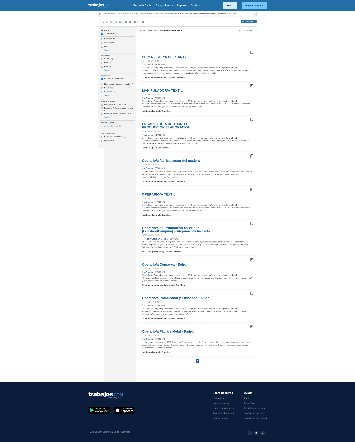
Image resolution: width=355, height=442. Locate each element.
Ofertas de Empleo (142, 5)
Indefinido (109, 141)
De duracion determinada (115, 137)
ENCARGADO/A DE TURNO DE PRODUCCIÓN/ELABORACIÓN (166, 125)
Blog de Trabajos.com (224, 413)
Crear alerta (250, 21)
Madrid (107, 46)
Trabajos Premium (165, 5)
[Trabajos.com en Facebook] (250, 433)
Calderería (108, 92)
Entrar (230, 5)
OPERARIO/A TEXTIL (159, 194)
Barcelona (108, 39)
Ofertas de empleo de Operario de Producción (155, 13)
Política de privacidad (255, 418)
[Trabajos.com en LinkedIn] (262, 433)
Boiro (106, 63)
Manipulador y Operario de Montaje (117, 84)
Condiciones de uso (254, 408)
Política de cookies (254, 413)
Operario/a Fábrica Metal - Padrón (168, 331)
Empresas (182, 5)
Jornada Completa (112, 126)
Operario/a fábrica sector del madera (171, 160)
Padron (107, 66)
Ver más (107, 50)
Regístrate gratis (254, 5)
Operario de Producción (113, 79)
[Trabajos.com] (99, 7)
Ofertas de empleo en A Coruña (127, 13)
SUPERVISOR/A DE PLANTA (164, 57)
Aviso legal (249, 403)
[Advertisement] (191, 42)
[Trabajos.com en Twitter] (256, 433)
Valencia (107, 43)
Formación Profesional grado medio (119, 113)
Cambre (107, 59)
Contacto (196, 5)
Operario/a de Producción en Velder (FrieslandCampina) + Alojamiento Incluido (176, 229)
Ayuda (247, 398)
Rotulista (107, 88)
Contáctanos (220, 418)
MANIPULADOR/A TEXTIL (162, 90)
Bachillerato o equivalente (115, 104)
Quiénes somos (221, 403)
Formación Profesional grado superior (118, 109)
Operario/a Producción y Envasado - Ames (175, 298)
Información (219, 398)
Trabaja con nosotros (224, 408)
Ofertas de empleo (109, 13)
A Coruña (108, 34)
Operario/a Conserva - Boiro (164, 264)
